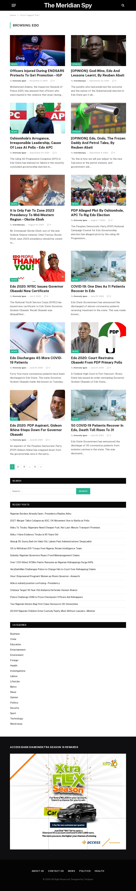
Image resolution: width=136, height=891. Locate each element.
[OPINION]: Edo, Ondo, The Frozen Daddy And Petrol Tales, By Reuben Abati (98, 142)
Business (15, 634)
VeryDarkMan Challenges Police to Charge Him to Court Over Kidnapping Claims (53, 569)
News (14, 64)
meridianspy (80, 81)
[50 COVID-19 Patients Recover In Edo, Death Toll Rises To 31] (98, 405)
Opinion (76, 64)
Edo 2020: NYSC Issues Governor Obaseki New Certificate (36, 288)
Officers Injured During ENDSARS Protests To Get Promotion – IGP (37, 73)
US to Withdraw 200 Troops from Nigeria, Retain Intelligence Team (46, 548)
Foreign (14, 660)
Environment (17, 655)
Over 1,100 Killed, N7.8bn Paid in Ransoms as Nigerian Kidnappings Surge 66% (51, 562)
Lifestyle (15, 681)
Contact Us (56, 871)
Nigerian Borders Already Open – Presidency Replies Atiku (40, 513)
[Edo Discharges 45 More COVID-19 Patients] (37, 337)
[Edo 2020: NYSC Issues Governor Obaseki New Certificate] (37, 266)
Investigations (17, 671)
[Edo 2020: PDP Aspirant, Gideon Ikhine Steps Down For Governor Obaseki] (37, 405)
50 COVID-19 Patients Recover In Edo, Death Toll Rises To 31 (97, 427)
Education (15, 644)
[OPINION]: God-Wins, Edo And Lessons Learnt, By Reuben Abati (97, 73)
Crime (13, 639)
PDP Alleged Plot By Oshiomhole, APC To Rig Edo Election (97, 213)
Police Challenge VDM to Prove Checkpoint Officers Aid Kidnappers (46, 597)
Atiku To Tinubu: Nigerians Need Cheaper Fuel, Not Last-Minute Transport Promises (55, 527)
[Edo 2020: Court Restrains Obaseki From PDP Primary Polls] (98, 337)
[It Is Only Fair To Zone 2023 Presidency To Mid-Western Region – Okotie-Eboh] (37, 190)
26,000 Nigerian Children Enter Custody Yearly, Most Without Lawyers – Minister (52, 611)
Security (14, 708)
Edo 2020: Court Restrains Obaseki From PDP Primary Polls (96, 360)
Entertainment (18, 649)
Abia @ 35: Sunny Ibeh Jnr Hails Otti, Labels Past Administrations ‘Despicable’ (51, 541)
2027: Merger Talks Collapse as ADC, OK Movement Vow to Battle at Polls (49, 520)
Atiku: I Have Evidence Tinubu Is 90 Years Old (34, 534)
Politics (14, 702)
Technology (16, 718)
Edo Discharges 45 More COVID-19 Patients (36, 360)
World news (16, 724)
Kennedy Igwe (19, 81)
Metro (13, 686)
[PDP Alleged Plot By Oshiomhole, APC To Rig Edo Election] (98, 190)
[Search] (122, 5)
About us (38, 871)
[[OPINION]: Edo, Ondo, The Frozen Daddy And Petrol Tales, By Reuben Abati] (98, 118)
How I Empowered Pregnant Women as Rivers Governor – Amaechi (45, 576)
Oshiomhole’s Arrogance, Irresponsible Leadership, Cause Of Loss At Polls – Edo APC (35, 142)
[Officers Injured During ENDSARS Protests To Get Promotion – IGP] (37, 50)
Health (13, 665)
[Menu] (14, 5)
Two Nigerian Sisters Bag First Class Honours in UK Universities (44, 604)
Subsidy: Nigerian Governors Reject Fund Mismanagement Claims (45, 555)
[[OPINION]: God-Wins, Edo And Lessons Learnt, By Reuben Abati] (98, 50)
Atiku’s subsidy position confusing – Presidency (35, 583)
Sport (13, 713)
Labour (14, 676)
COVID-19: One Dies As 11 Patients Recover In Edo (98, 288)
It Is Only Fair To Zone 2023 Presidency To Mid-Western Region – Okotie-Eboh (32, 215)
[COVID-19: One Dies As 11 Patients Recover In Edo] (98, 266)
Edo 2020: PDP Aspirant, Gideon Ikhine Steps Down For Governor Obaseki (36, 429)
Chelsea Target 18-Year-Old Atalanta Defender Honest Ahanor (43, 590)
